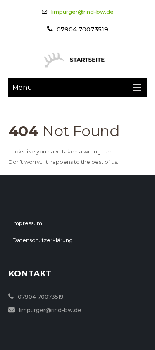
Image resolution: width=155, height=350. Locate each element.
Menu (22, 87)
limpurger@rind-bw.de (82, 11)
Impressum (27, 223)
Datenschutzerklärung (42, 240)
